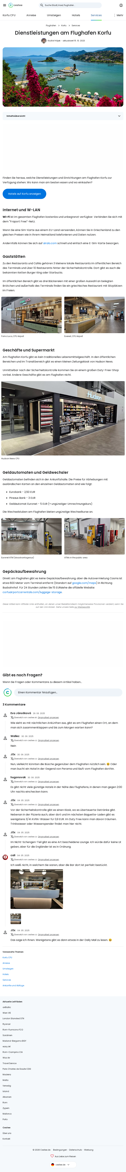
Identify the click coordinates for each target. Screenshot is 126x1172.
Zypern (6, 1108)
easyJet (6, 1046)
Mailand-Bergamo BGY (14, 1040)
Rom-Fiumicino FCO (13, 1029)
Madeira (7, 1074)
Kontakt (6, 1138)
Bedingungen (60, 1149)
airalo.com (50, 243)
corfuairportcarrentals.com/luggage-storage (32, 592)
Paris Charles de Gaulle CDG (17, 1068)
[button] (4, 5)
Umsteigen (54, 15)
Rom (5, 1102)
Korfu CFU (9, 15)
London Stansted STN (13, 1018)
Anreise (31, 15)
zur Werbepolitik (82, 607)
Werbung (88, 1149)
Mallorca (7, 1113)
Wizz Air (6, 1057)
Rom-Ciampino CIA (13, 1052)
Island (6, 1091)
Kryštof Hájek (54, 40)
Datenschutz (75, 1149)
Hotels (76, 15)
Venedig (7, 1085)
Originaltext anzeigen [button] (48, 717)
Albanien (7, 1097)
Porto (5, 1119)
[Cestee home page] (15, 5)
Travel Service (9, 1063)
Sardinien (7, 1035)
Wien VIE (7, 1012)
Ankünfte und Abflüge (13, 985)
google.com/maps (84, 583)
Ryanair (6, 1024)
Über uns (7, 1133)
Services (96, 15)
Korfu (63, 25)
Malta (5, 1080)
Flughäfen (51, 25)
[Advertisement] (63, 147)
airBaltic (7, 1007)
